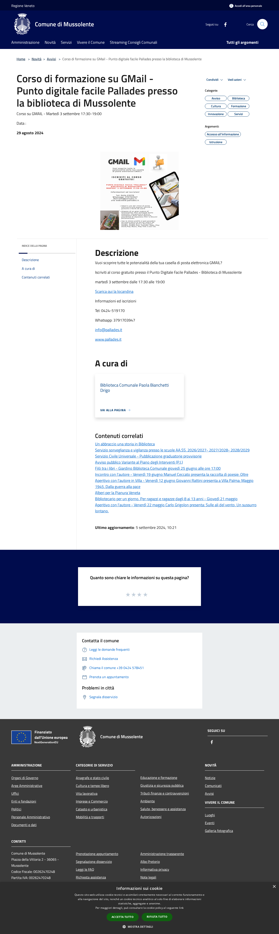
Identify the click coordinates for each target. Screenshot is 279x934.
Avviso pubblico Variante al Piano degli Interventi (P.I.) (139, 462)
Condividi (212, 79)
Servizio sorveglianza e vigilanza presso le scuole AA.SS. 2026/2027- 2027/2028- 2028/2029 (172, 450)
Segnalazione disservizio (94, 861)
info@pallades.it (108, 330)
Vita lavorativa (86, 793)
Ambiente (147, 801)
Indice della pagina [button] (34, 246)
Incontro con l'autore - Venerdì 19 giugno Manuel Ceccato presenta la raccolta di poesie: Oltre (171, 474)
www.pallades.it (108, 339)
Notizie (210, 777)
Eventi (209, 822)
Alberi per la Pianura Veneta (117, 493)
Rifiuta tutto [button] (157, 917)
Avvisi (51, 59)
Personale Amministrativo (30, 817)
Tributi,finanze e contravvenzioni (164, 793)
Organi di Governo (24, 777)
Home (21, 59)
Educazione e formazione (158, 777)
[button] (139, 926)
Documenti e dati (24, 824)
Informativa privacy (154, 869)
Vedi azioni (235, 79)
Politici (16, 809)
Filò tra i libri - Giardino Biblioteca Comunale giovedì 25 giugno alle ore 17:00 (158, 468)
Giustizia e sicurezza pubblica (162, 785)
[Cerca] (262, 24)
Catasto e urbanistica (91, 809)
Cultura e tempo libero (92, 785)
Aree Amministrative (26, 785)
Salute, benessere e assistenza (163, 809)
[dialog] (139, 908)
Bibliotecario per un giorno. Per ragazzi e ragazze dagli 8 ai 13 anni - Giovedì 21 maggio (166, 499)
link (181, 908)
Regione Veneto (22, 5)
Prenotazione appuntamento (97, 853)
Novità (36, 59)
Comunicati (213, 785)
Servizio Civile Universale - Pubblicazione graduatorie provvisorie (148, 456)
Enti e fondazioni (23, 801)
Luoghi (210, 815)
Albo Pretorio (150, 861)
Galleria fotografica (219, 830)
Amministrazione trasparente (162, 853)
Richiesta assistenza (91, 877)
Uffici (15, 793)
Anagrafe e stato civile (92, 777)
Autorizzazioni (151, 816)
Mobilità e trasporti (90, 817)
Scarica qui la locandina (114, 291)
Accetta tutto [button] (123, 917)
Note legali (148, 877)
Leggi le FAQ (85, 869)
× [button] (274, 886)
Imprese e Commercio (92, 801)
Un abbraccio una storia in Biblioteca (125, 444)
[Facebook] (223, 24)
